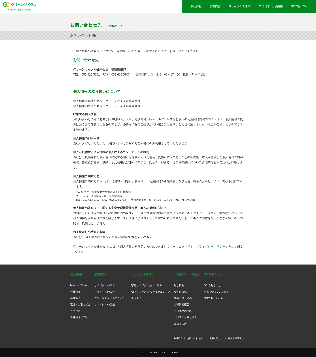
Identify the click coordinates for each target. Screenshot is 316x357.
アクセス (75, 310)
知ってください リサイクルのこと (150, 291)
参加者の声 (180, 323)
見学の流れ (180, 291)
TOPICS (178, 338)
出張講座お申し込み (185, 317)
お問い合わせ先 (194, 338)
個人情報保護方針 (237, 338)
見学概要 (179, 285)
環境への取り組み (80, 304)
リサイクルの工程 (104, 291)
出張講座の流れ (183, 310)
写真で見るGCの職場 (216, 291)
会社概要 (75, 291)
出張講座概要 (181, 304)
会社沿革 (75, 298)
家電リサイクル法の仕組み (146, 285)
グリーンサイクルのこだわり (111, 298)
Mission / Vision (79, 285)
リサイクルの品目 (104, 285)
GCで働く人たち (213, 298)
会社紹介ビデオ (79, 317)
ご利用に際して (215, 338)
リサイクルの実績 (104, 304)
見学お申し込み (183, 298)
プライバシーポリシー (210, 246)
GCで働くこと (212, 285)
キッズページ (139, 298)
